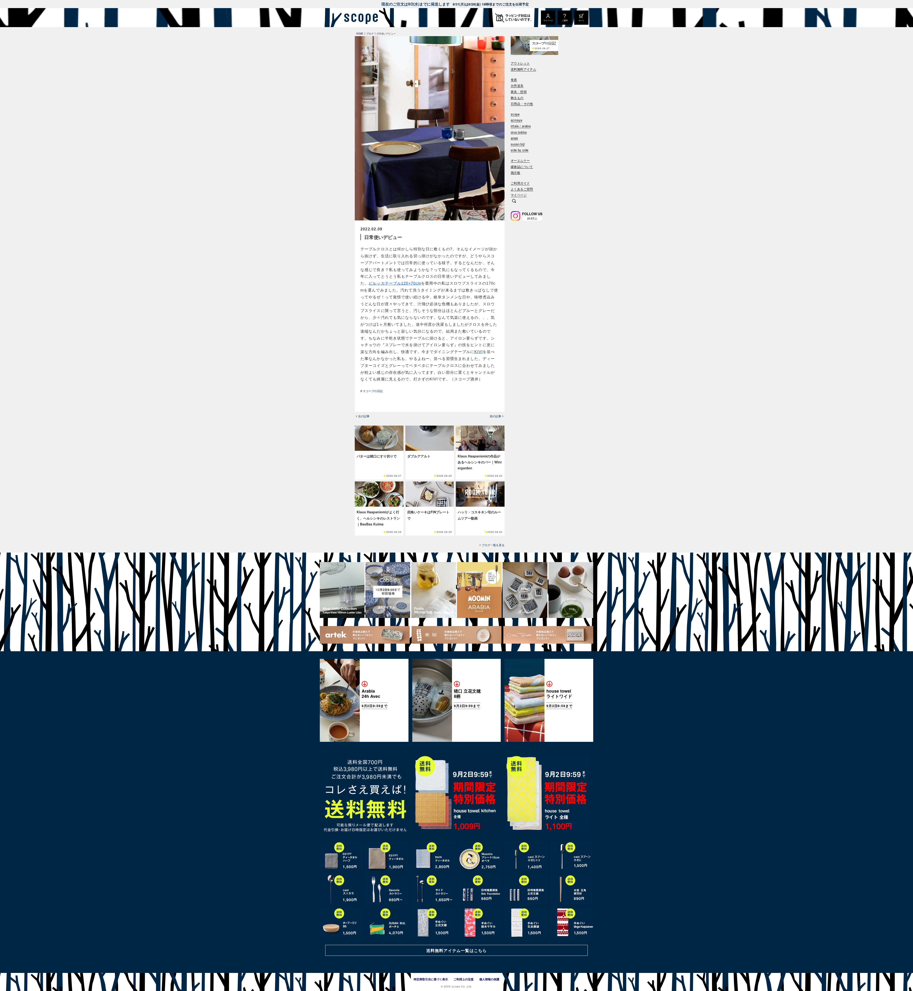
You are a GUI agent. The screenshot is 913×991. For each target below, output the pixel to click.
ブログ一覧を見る (493, 545)
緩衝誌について (522, 167)
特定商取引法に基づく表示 (431, 979)
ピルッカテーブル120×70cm (395, 283)
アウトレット (520, 63)
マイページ (519, 195)
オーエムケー (520, 161)
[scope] (360, 17)
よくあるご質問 (522, 189)
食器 (514, 80)
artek (514, 138)
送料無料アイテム (523, 69)
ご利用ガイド (520, 183)
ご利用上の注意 (464, 979)
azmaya (516, 120)
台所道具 (517, 86)
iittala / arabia (521, 126)
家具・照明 (519, 92)
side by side (520, 150)
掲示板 (515, 173)
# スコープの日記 (371, 391)
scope (515, 114)
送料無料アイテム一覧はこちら (456, 950)
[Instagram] (515, 216)
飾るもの (517, 98)
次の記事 (363, 416)
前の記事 (495, 416)
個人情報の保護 (489, 979)
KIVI (478, 352)
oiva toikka (519, 132)
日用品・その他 (522, 104)
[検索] (514, 201)
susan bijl (518, 144)
